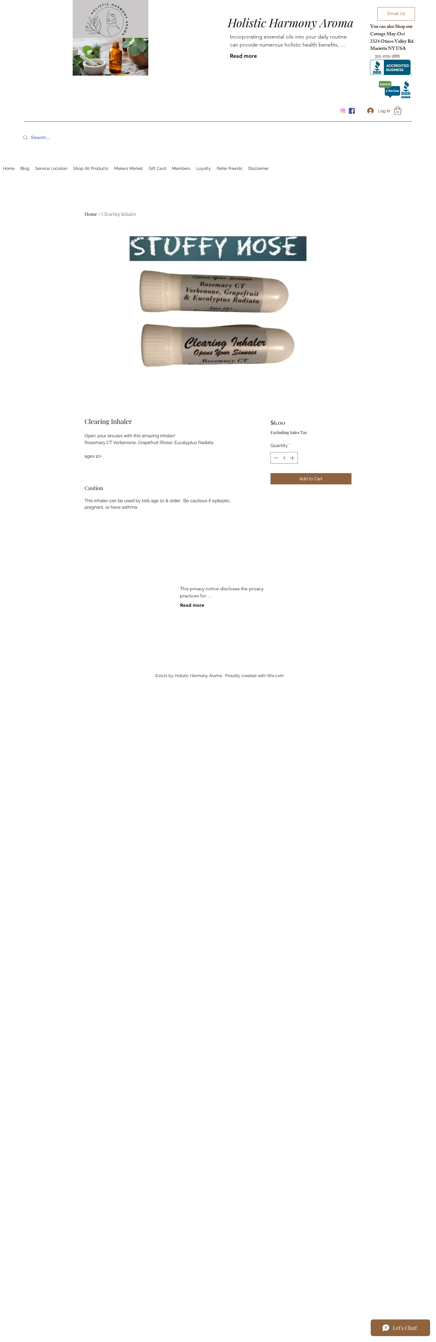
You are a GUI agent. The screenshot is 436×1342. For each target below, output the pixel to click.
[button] (397, 110)
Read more (243, 55)
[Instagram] (343, 111)
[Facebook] (352, 111)
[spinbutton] (284, 457)
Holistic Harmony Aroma (291, 22)
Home (91, 214)
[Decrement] (275, 457)
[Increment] (293, 457)
